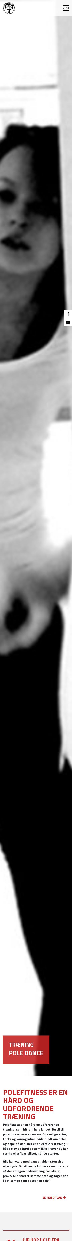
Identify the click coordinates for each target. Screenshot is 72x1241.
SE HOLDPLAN (52, 1197)
